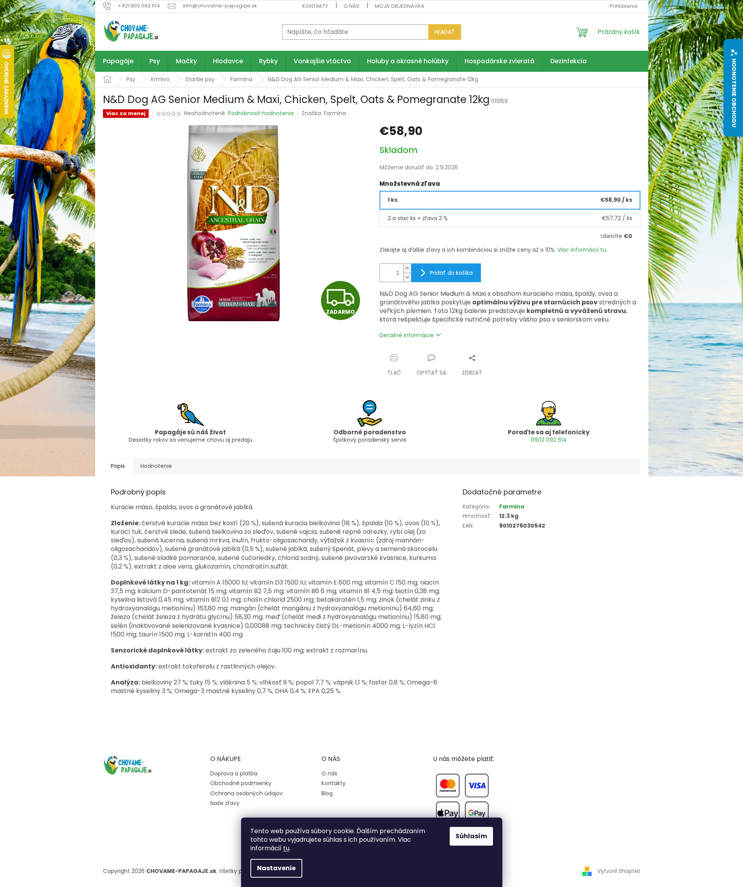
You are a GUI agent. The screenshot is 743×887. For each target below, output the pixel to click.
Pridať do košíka (451, 273)
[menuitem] (118, 61)
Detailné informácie (406, 335)
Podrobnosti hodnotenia (261, 113)
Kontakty (315, 6)
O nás (351, 6)
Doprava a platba (233, 773)
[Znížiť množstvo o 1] (407, 277)
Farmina (511, 506)
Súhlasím (471, 836)
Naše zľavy (224, 803)
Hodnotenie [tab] (156, 466)
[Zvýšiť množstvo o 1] (407, 268)
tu (286, 848)
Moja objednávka (399, 6)
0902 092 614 (549, 440)
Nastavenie (276, 868)
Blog (327, 793)
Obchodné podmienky (240, 783)
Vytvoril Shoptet (618, 871)
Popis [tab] (118, 466)
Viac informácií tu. (582, 250)
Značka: (323, 113)
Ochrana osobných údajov (246, 793)
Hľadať (444, 32)
